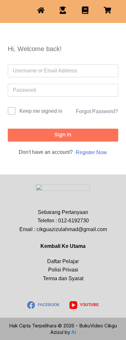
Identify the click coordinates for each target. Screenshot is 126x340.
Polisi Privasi (63, 269)
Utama (78, 246)
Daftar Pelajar (63, 261)
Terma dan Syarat (63, 278)
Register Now (91, 152)
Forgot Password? (97, 111)
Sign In (63, 134)
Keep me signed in (40, 111)
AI (73, 332)
